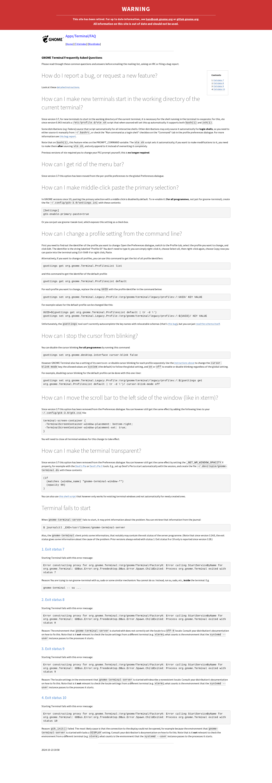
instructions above (184, 362)
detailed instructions (68, 87)
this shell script (67, 496)
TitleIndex (80, 43)
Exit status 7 (219, 80)
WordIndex (94, 43)
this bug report (68, 136)
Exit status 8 (219, 83)
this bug (172, 323)
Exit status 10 (219, 89)
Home (69, 43)
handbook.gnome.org (159, 19)
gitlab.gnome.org (187, 19)
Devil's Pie (80, 466)
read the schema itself (208, 323)
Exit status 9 (219, 86)
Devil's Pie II (96, 466)
